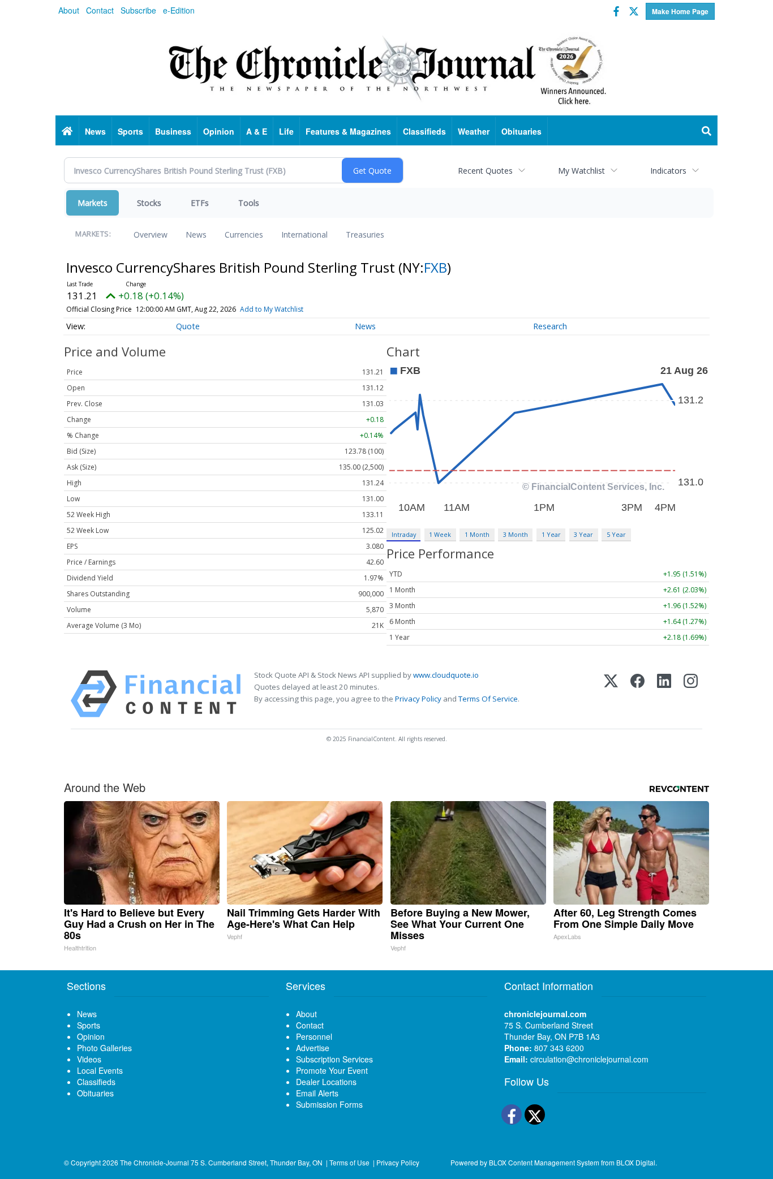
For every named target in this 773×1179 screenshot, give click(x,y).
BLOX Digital (635, 1162)
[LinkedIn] (664, 693)
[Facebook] (637, 693)
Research (550, 326)
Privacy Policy (418, 699)
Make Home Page (680, 11)
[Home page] (386, 68)
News (196, 234)
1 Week (440, 534)
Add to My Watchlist (271, 309)
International (304, 234)
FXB (435, 267)
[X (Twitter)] (610, 693)
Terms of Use (349, 1162)
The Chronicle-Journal (154, 1162)
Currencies (244, 234)
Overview (151, 234)
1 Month (477, 534)
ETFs (200, 202)
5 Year (616, 534)
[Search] (707, 131)
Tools (248, 202)
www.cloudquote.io (446, 675)
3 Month (515, 534)
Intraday (404, 534)
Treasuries (365, 234)
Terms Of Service (488, 699)
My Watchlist (581, 170)
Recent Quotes (485, 170)
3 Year (583, 534)
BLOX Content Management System (544, 1162)
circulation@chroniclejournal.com (589, 1059)
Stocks (149, 202)
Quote (188, 326)
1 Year (551, 534)
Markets (93, 202)
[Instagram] (690, 693)
